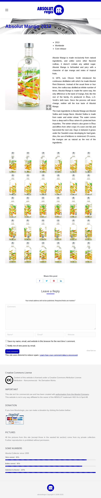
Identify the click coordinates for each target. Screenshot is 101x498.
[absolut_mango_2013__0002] (73, 252)
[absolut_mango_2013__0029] (27, 162)
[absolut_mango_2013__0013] (88, 207)
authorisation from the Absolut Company (72, 394)
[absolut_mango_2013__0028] (43, 162)
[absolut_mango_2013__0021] (58, 185)
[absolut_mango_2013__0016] (43, 207)
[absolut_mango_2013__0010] (43, 230)
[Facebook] (39, 281)
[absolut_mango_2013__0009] (58, 230)
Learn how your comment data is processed (58, 355)
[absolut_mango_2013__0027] (58, 162)
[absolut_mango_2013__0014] (73, 207)
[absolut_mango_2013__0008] (73, 230)
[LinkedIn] (61, 281)
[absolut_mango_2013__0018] (12, 207)
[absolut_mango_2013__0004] (43, 252)
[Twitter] (46, 281)
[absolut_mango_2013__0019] (88, 185)
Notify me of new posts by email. (21, 346)
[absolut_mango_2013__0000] (12, 162)
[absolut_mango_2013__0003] (58, 252)
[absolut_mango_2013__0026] (73, 162)
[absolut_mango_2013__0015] (58, 207)
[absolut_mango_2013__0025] (88, 162)
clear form (90, 351)
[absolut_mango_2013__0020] (73, 185)
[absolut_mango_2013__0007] (88, 230)
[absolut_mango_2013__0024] (12, 185)
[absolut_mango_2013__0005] (27, 252)
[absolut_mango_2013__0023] (27, 185)
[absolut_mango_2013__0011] (27, 230)
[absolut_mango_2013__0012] (12, 230)
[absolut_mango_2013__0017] (27, 207)
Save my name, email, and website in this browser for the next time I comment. (41, 341)
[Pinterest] (53, 281)
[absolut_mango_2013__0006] (12, 252)
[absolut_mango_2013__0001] (88, 252)
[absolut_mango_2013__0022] (43, 185)
